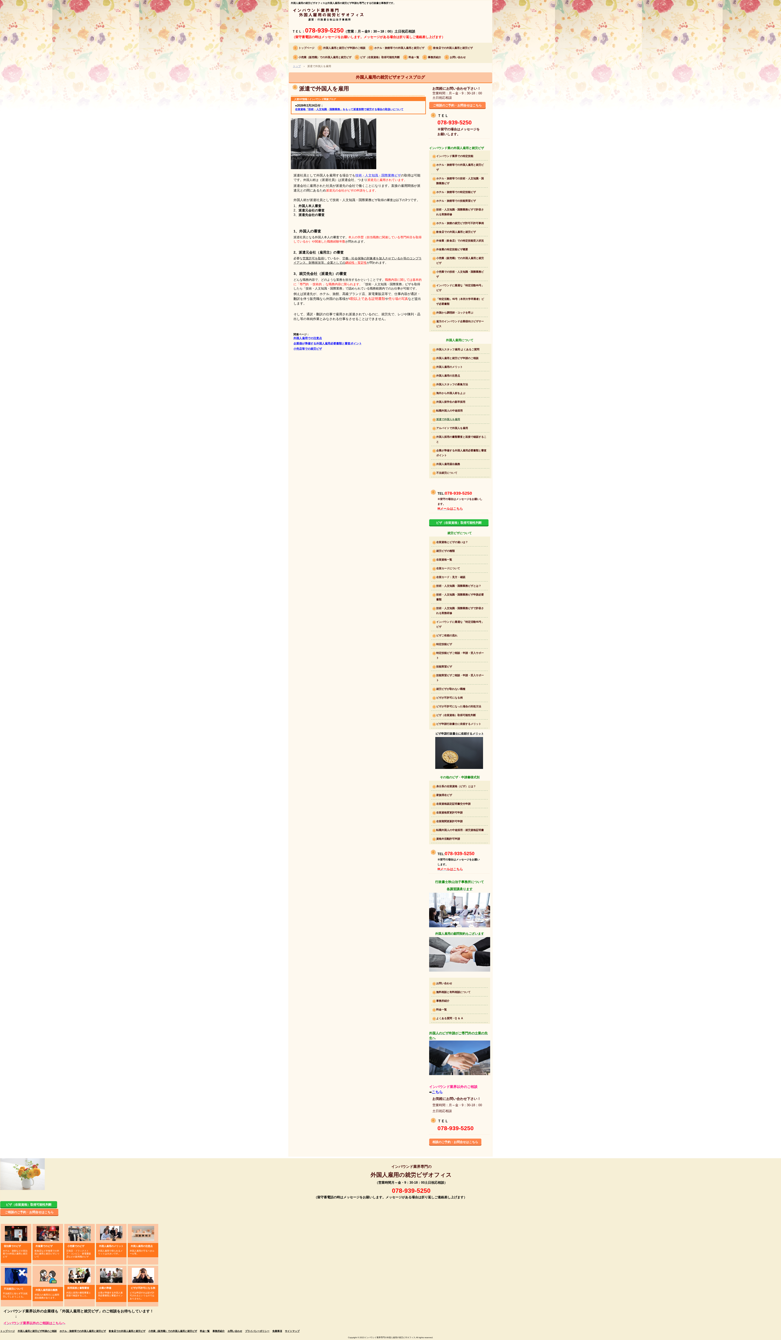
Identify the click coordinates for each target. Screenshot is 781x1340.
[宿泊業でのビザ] (16, 1233)
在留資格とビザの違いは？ (452, 542)
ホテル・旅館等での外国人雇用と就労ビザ (399, 47)
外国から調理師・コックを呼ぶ (454, 312)
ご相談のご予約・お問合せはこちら (457, 105)
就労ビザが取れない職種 (450, 688)
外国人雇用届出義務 (448, 464)
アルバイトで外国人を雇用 (452, 428)
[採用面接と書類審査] (79, 1275)
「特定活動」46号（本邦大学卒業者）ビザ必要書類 (460, 301)
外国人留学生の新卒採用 (450, 401)
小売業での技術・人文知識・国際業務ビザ (460, 274)
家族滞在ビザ (444, 795)
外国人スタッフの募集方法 (452, 384)
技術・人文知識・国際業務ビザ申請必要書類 (460, 597)
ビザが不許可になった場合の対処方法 (458, 706)
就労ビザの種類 (445, 550)
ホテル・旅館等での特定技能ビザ (456, 192)
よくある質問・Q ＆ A (449, 1018)
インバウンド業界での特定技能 (454, 156)
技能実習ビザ (444, 666)
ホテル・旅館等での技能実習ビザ (456, 200)
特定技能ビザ (444, 644)
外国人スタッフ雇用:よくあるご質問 (457, 349)
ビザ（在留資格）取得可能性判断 (380, 57)
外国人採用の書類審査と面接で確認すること (461, 439)
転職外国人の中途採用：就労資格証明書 (460, 830)
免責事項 (277, 1331)
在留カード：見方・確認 (450, 577)
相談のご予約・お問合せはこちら (455, 1142)
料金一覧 (414, 57)
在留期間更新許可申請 (449, 821)
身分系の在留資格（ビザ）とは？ (456, 786)
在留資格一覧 (444, 559)
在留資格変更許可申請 (449, 812)
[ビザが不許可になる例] (143, 1275)
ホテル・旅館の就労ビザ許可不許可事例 (460, 223)
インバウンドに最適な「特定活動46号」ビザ (460, 288)
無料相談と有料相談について (453, 992)
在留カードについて (448, 568)
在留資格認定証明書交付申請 (453, 803)
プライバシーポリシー (257, 1331)
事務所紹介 (434, 57)
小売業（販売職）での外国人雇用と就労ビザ (325, 57)
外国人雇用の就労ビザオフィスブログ (390, 77)
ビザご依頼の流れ (446, 635)
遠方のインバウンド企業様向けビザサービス (460, 324)
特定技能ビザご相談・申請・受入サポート (460, 655)
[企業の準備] (111, 1275)
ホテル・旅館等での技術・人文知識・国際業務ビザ (460, 181)
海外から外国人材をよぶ (450, 393)
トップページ (306, 47)
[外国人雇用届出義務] (48, 1276)
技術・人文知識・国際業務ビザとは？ (458, 585)
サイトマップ (292, 1331)
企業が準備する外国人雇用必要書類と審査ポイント (461, 453)
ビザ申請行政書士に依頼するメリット (458, 723)
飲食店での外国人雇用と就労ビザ (453, 47)
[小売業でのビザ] (79, 1233)
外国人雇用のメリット (449, 366)
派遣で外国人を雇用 (448, 419)
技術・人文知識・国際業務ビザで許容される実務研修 (460, 212)
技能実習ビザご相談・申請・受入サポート (460, 678)
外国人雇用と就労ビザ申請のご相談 (344, 47)
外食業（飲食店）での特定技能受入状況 (460, 240)
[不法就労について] (16, 1276)
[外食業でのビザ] (48, 1233)
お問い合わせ (458, 57)
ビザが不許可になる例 (449, 697)
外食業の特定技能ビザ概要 (452, 249)
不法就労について (446, 472)
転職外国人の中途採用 (449, 410)
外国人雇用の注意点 (448, 375)
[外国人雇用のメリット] (111, 1233)
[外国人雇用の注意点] (143, 1233)
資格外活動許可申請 (448, 838)
